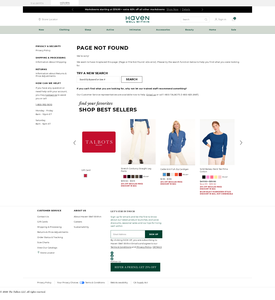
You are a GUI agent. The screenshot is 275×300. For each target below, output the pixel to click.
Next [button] (241, 143)
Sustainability (81, 227)
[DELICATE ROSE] (219, 177)
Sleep (88, 29)
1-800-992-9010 (44, 104)
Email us (151, 94)
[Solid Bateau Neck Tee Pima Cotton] (217, 142)
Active (110, 29)
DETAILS (157, 247)
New (41, 29)
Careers (78, 221)
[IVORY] (172, 174)
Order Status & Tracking (50, 237)
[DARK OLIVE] (136, 176)
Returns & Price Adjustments (52, 232)
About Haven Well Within (87, 216)
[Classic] (85, 175)
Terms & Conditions (121, 247)
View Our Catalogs (47, 247)
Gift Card (85, 170)
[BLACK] (128, 176)
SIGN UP (153, 234)
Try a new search (92, 73)
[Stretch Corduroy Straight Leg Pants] (138, 141)
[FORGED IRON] (140, 176)
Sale (233, 29)
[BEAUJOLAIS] (125, 176)
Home (212, 29)
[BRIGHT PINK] (207, 177)
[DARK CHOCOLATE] (132, 176)
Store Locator (50, 19)
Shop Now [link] (172, 9)
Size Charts (43, 242)
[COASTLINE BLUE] (164, 174)
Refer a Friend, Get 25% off (135, 267)
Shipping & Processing (49, 227)
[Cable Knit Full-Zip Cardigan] (177, 142)
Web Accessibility (119, 282)
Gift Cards (42, 221)
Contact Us (51, 95)
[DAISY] (215, 177)
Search (132, 79)
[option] (99, 149)
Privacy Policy (43, 50)
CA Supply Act (141, 282)
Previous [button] (75, 143)
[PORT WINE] (180, 174)
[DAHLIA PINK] (211, 177)
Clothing (64, 29)
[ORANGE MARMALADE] (176, 174)
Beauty (189, 29)
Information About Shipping (51, 62)
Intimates (135, 29)
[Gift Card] (98, 142)
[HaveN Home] (137, 19)
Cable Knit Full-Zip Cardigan (174, 169)
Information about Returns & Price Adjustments (51, 74)
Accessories (163, 29)
